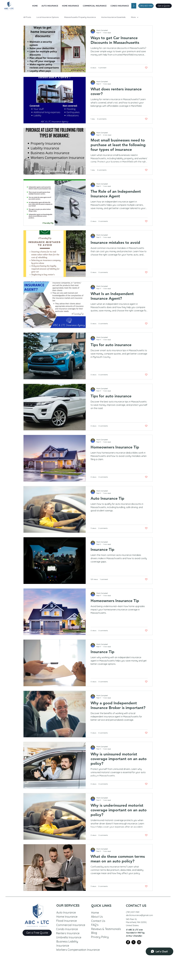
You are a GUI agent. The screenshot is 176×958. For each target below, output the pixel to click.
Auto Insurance (66, 912)
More (133, 17)
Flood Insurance (66, 920)
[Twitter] (133, 942)
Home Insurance (66, 916)
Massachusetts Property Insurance (80, 17)
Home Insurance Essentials (113, 17)
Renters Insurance (67, 933)
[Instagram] (139, 942)
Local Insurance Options (48, 17)
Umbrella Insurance (68, 937)
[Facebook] (128, 942)
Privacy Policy (100, 937)
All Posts (27, 17)
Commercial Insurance (70, 925)
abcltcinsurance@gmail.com (139, 915)
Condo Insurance (67, 929)
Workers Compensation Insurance (78, 949)
